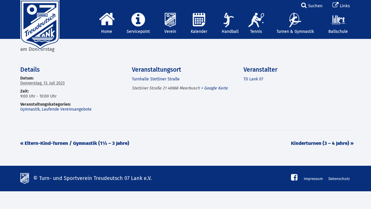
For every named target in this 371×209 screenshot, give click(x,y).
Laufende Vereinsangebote (67, 109)
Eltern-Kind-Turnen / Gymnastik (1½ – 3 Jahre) (74, 143)
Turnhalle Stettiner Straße (156, 79)
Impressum (313, 179)
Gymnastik (30, 109)
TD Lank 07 (253, 79)
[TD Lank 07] (39, 7)
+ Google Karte (214, 88)
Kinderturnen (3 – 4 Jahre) (322, 143)
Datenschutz (339, 179)
